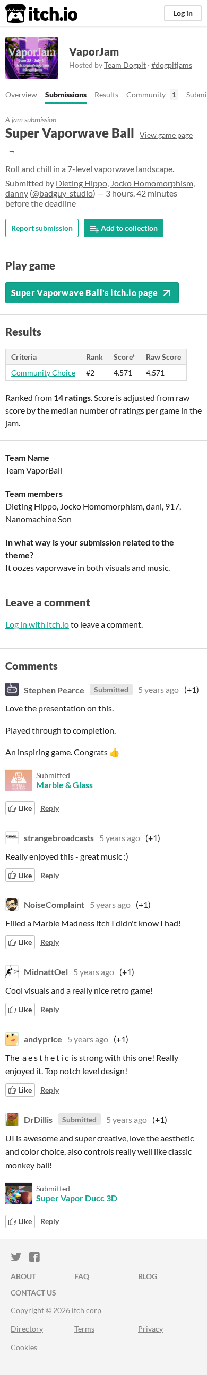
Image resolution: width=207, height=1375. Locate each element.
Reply (49, 807)
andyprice (43, 1039)
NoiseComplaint (54, 904)
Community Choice (43, 372)
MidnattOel (46, 972)
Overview (21, 94)
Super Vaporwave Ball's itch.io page (84, 293)
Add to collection (128, 228)
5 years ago (158, 689)
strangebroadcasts (59, 838)
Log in (183, 12)
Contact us (33, 1292)
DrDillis (38, 1119)
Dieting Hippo (81, 183)
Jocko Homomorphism (151, 183)
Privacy (150, 1328)
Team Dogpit (125, 64)
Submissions (66, 94)
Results (106, 94)
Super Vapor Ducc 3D (76, 1198)
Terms (84, 1328)
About (23, 1276)
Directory (27, 1328)
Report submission (42, 228)
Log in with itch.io (37, 624)
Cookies (24, 1347)
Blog (147, 1276)
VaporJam (94, 51)
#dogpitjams (171, 64)
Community (146, 94)
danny (16, 193)
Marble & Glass (64, 785)
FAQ (81, 1276)
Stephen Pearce (54, 689)
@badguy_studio (62, 193)
